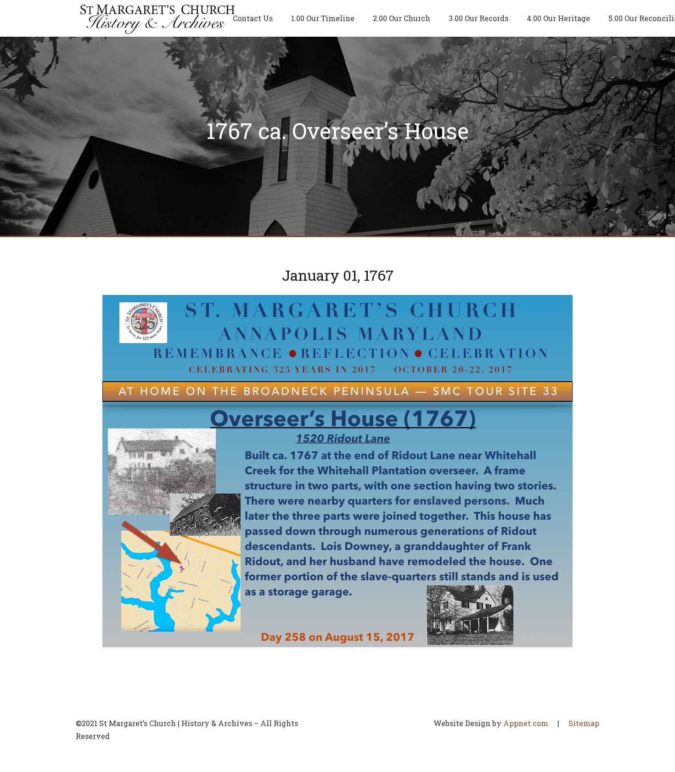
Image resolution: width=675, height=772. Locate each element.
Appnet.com (525, 723)
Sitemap (583, 723)
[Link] (158, 18)
